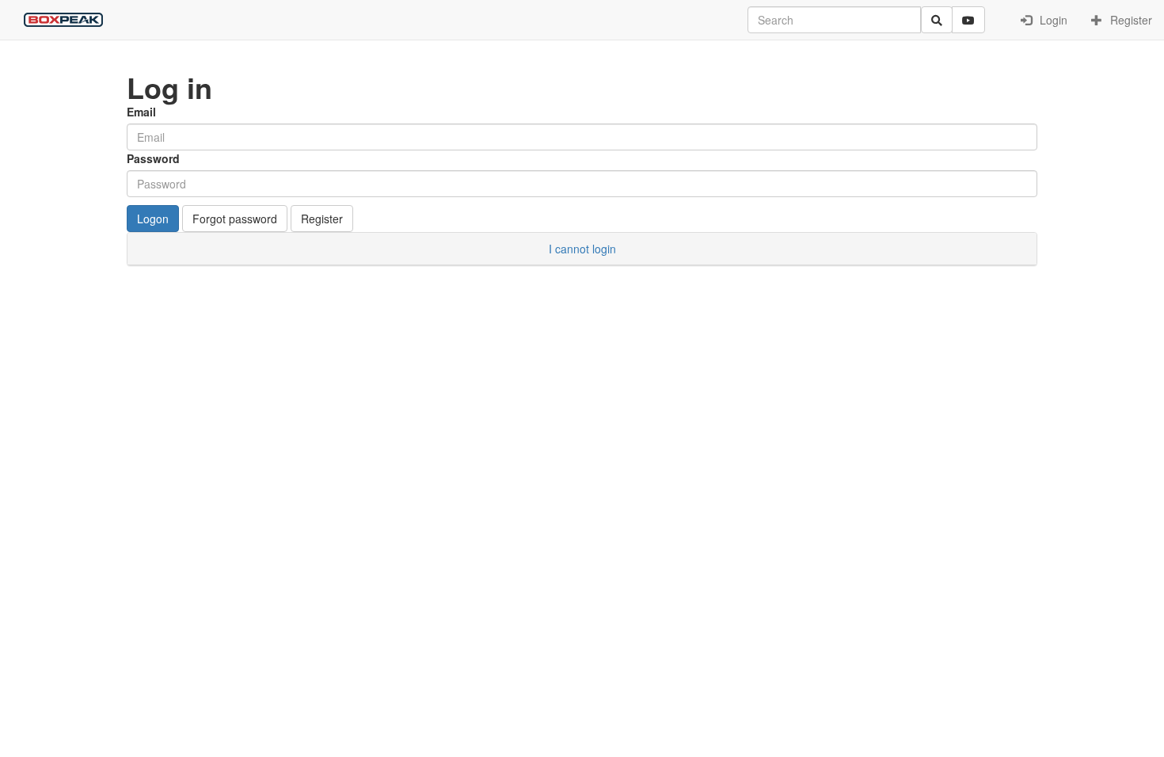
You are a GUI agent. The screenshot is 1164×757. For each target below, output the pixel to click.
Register (1129, 20)
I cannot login (582, 249)
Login (1052, 20)
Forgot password (234, 218)
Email (141, 112)
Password (153, 158)
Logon (153, 218)
